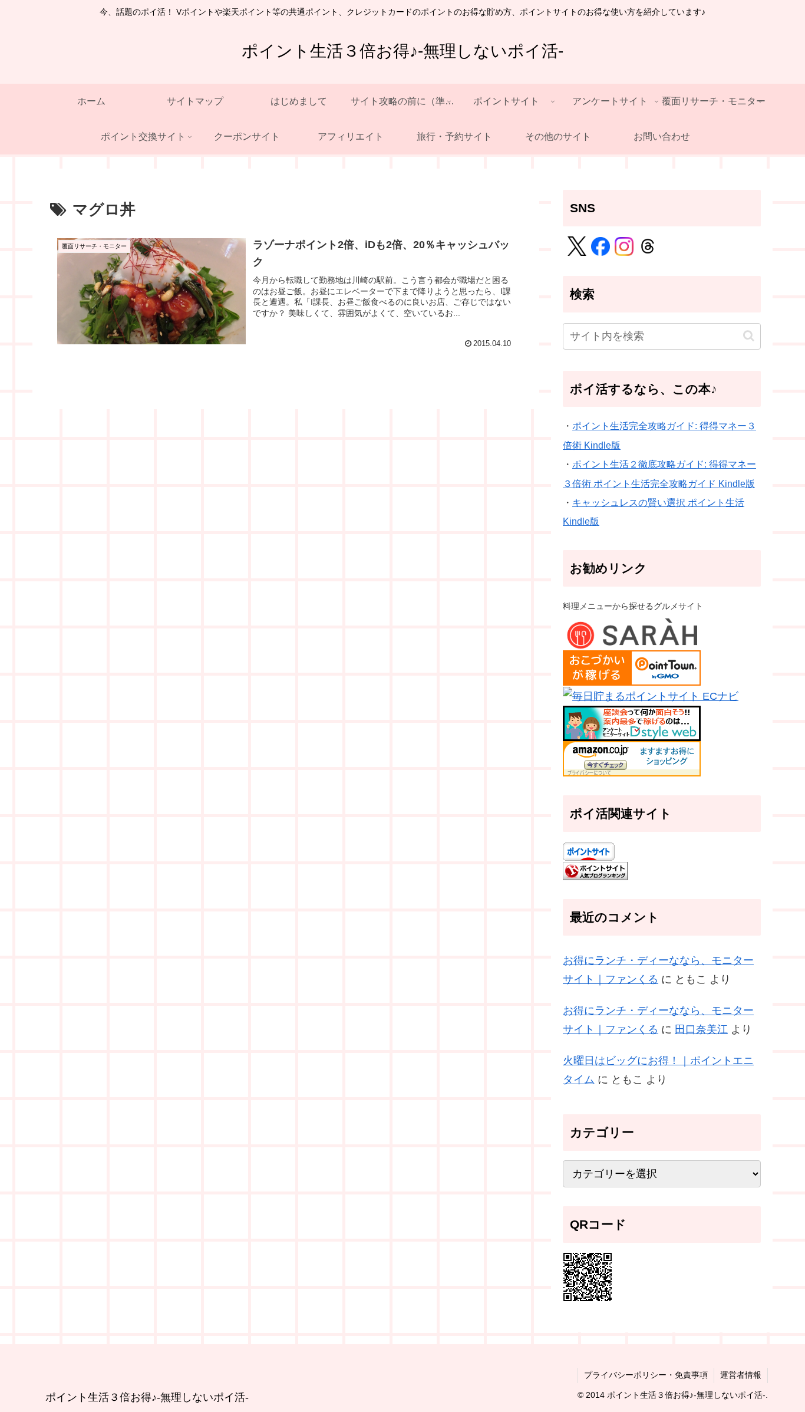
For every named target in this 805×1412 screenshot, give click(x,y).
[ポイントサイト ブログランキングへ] (595, 870)
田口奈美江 (701, 1029)
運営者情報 (740, 1375)
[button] (748, 336)
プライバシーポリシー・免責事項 (646, 1375)
